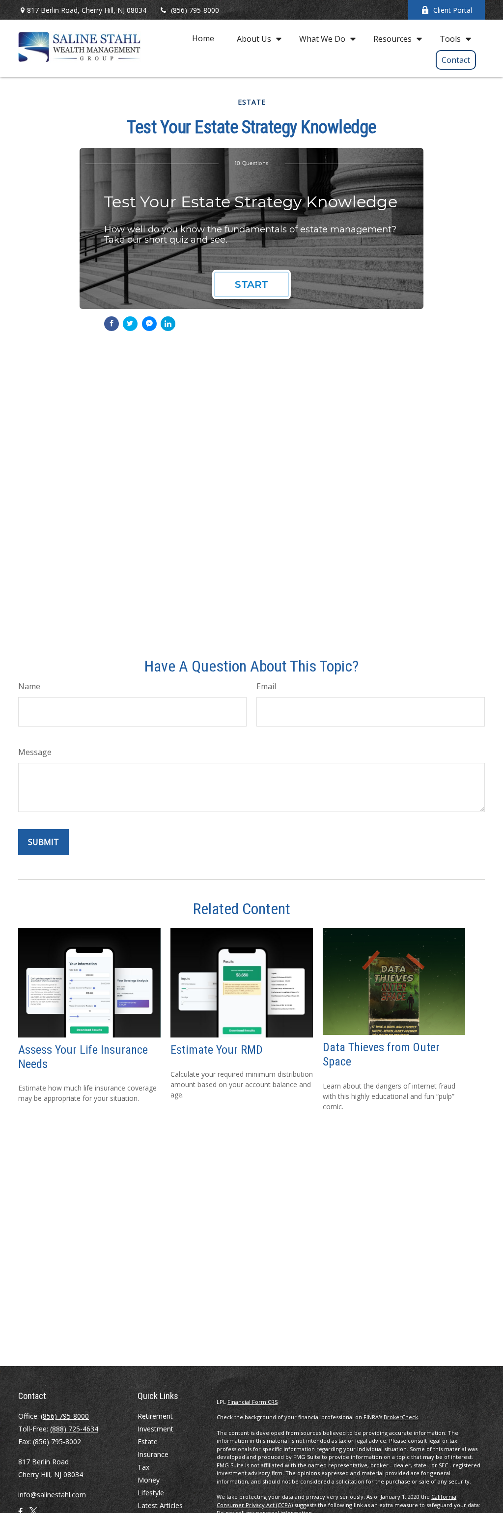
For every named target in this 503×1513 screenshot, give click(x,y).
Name (29, 686)
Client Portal (452, 10)
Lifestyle (151, 1492)
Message (35, 752)
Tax (143, 1467)
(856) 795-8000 (195, 10)
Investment (155, 1428)
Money (149, 1480)
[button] (203, 38)
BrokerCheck (401, 1417)
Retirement (155, 1416)
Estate (148, 1441)
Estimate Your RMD (216, 1050)
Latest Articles (160, 1505)
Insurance (153, 1454)
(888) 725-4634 (74, 1428)
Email (266, 686)
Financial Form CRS (252, 1401)
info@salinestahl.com (52, 1494)
